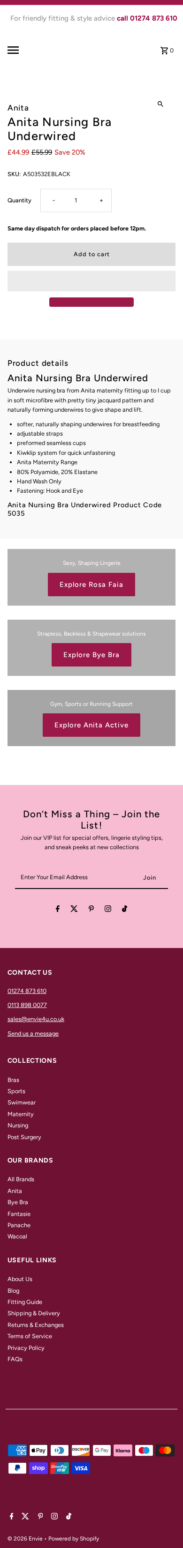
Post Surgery (24, 1137)
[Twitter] (74, 910)
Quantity (19, 200)
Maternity (21, 1114)
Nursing (18, 1125)
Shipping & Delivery (34, 1313)
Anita (15, 1190)
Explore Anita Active (91, 725)
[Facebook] (58, 910)
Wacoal (17, 1236)
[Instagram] (108, 910)
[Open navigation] (25, 50)
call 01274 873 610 (147, 18)
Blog (13, 1290)
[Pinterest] (91, 910)
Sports (16, 1091)
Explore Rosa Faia (91, 584)
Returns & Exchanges (36, 1324)
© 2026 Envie (26, 1538)
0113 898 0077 (27, 1004)
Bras (13, 1079)
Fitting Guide (25, 1301)
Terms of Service (30, 1336)
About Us (20, 1278)
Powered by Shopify (73, 1538)
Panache (19, 1225)
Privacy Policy (26, 1347)
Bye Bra (18, 1202)
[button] (92, 281)
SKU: (14, 174)
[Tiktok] (124, 910)
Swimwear (22, 1102)
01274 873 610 (27, 990)
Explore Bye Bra (91, 655)
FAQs (15, 1359)
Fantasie (19, 1213)
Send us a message (33, 1033)
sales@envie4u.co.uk (36, 1018)
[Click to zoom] (160, 104)
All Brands (21, 1179)
